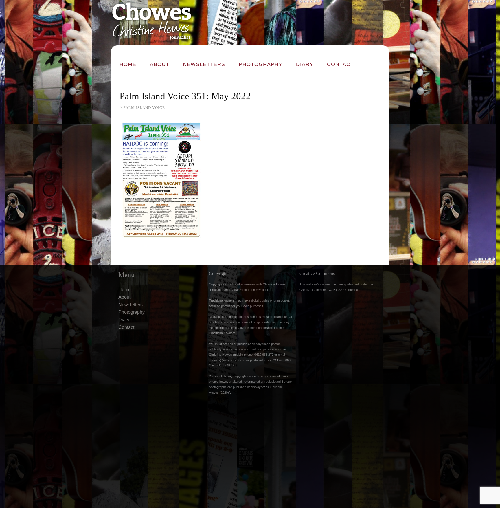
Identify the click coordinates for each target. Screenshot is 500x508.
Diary (304, 64)
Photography (260, 64)
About (159, 64)
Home (128, 64)
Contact (340, 64)
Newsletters (204, 64)
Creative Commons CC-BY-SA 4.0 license (328, 289)
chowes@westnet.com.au (227, 360)
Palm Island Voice (144, 107)
